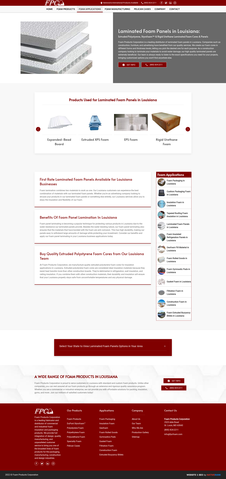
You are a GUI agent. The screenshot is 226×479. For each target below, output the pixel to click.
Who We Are (137, 428)
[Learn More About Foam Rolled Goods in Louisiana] (173, 260)
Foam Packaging (107, 419)
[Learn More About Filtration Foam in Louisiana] (173, 292)
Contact (174, 9)
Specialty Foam (74, 441)
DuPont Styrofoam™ (76, 423)
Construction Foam (108, 450)
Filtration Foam (106, 446)
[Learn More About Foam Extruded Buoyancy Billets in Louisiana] (173, 314)
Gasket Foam (105, 441)
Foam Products (66, 9)
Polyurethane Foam (76, 437)
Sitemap (136, 437)
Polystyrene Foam (75, 428)
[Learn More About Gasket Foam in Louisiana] (173, 281)
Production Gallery (140, 432)
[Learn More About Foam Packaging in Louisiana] (173, 182)
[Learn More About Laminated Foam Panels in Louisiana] (173, 225)
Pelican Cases (142, 9)
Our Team (136, 423)
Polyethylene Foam (76, 432)
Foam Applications (90, 9)
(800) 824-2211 (150, 3)
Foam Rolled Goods (108, 432)
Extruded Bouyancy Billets (111, 454)
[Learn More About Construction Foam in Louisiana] (173, 303)
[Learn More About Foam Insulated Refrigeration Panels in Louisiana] (173, 237)
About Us (136, 419)
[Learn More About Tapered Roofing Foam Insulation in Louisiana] (173, 215)
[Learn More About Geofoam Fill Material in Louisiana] (173, 249)
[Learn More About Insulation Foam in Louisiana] (173, 204)
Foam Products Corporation (177, 419)
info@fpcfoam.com (173, 434)
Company (160, 9)
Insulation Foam (106, 423)
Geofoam (103, 428)
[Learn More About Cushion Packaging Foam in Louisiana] (173, 193)
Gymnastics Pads (107, 437)
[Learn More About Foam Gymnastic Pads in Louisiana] (173, 271)
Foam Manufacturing (117, 9)
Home (49, 9)
